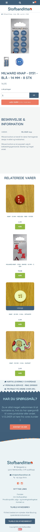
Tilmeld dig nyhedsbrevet (20, 521)
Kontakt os (20, 502)
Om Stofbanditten (20, 497)
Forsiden (20, 494)
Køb (20, 227)
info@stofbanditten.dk (21, 475)
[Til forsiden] (2, 14)
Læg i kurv (20, 102)
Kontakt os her (20, 427)
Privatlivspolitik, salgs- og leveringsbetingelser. (20, 500)
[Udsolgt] (20, 296)
